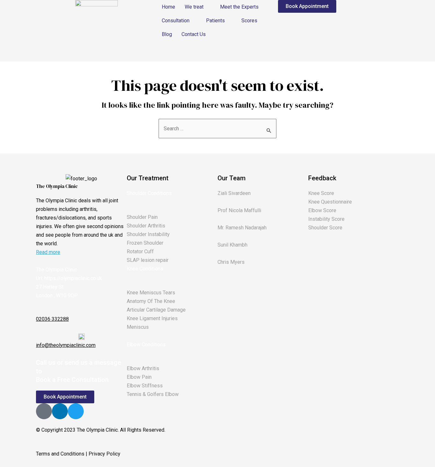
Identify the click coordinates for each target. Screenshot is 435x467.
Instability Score (326, 219)
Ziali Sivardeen (234, 193)
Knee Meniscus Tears (151, 293)
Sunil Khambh (232, 245)
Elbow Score (322, 210)
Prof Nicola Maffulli (239, 210)
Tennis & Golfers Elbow (153, 394)
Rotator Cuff (140, 251)
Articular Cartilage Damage (156, 310)
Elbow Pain (139, 377)
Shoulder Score (325, 228)
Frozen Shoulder (145, 243)
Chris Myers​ (231, 262)
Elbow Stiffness (145, 386)
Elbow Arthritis (143, 368)
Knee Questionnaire (330, 202)
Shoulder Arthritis (146, 226)
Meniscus (138, 327)
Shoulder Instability (148, 234)
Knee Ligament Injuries (152, 318)
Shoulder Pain (142, 217)
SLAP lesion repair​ (147, 260)
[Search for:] (217, 129)
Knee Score (321, 193)
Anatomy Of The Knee (151, 301)
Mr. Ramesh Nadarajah (242, 228)
